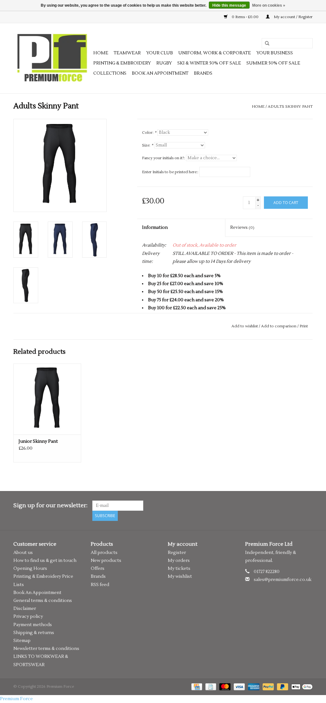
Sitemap (22, 641)
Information (155, 227)
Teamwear (127, 53)
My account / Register (293, 17)
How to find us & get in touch (44, 560)
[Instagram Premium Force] (307, 506)
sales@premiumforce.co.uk (282, 580)
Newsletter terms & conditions (46, 649)
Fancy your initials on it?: (163, 158)
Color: (149, 132)
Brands (203, 73)
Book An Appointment (37, 593)
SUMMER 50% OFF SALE (273, 63)
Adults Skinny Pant (290, 106)
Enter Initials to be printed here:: (170, 172)
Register (177, 553)
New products (106, 560)
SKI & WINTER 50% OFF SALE (209, 63)
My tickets (179, 568)
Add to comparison (279, 326)
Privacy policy (28, 616)
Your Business (274, 53)
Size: (147, 145)
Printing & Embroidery (122, 63)
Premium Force (16, 699)
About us (23, 553)
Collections (109, 73)
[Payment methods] (196, 686)
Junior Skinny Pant (38, 441)
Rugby (164, 63)
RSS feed (100, 585)
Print (304, 326)
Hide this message (229, 5)
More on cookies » (268, 5)
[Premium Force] (52, 58)
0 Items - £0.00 (245, 17)
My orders (179, 560)
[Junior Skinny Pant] (47, 399)
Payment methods (32, 625)
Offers (97, 568)
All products (104, 553)
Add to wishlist (244, 326)
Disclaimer (24, 608)
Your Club (159, 53)
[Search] (265, 43)
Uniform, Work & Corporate (214, 53)
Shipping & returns (33, 633)
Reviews (242, 227)
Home (100, 53)
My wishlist (180, 576)
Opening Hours (30, 568)
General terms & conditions (42, 601)
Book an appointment (160, 73)
